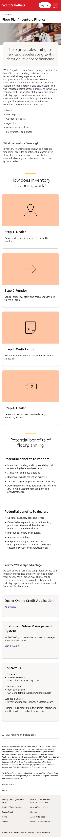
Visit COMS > (12, 646)
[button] (30, 734)
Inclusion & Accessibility (40, 821)
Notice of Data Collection (12, 807)
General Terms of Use (39, 807)
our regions (39, 88)
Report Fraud (7, 812)
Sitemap (33, 812)
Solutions (8, 15)
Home (4, 817)
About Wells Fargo (37, 817)
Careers (5, 821)
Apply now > (11, 606)
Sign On (45, 5)
